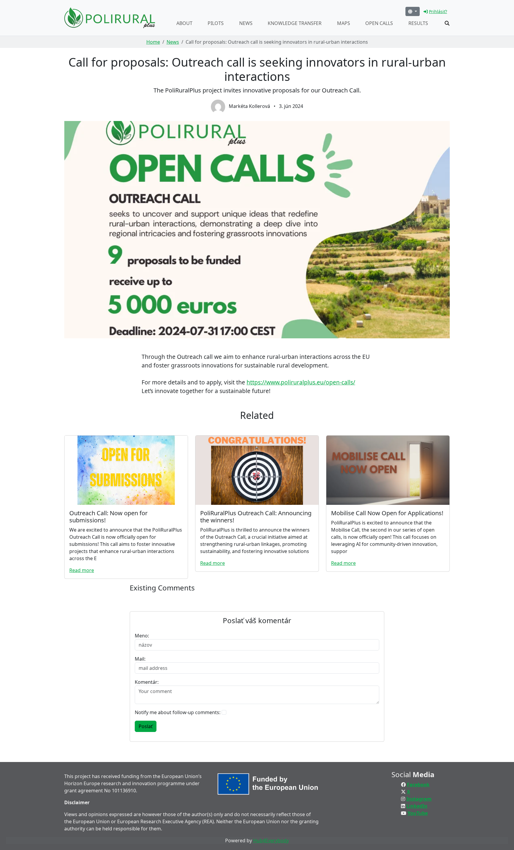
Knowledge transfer (295, 23)
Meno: (142, 635)
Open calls (379, 23)
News (246, 23)
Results (418, 23)
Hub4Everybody (271, 840)
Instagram (419, 799)
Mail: (140, 659)
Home (153, 42)
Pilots (216, 23)
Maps (343, 23)
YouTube (418, 813)
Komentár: (147, 682)
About (184, 23)
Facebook (418, 784)
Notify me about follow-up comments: (177, 712)
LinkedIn (416, 806)
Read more (81, 570)
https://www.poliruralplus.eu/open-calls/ (301, 382)
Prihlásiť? (438, 11)
